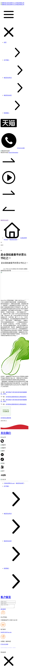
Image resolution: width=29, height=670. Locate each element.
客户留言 (6, 597)
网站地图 (19, 647)
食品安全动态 (4, 220)
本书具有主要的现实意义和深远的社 (16, 396)
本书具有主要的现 (6, 418)
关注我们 (6, 433)
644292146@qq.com (6, 632)
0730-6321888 (21, 148)
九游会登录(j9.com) (9, 483)
